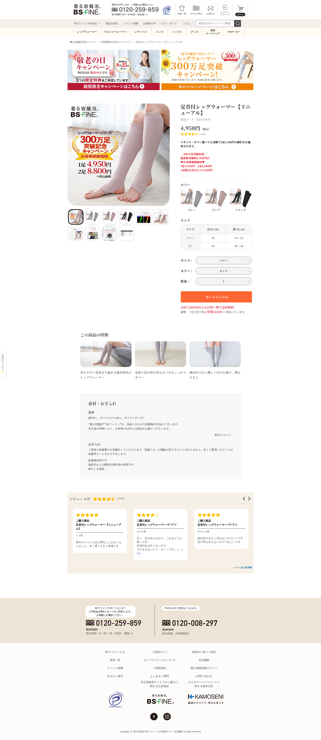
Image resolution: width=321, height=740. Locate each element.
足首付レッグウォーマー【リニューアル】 (98, 526)
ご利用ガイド (159, 652)
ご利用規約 (159, 668)
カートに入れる (217, 297)
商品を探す (112, 23)
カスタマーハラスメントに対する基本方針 (204, 684)
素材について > (224, 435)
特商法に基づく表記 (204, 652)
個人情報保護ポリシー (204, 668)
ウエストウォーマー (115, 31)
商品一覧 (115, 660)
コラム (186, 23)
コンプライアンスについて (159, 660)
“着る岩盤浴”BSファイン (83, 42)
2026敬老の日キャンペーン (116, 42)
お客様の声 (149, 23)
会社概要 (204, 660)
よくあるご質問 (159, 676)
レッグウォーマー (87, 31)
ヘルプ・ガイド (168, 23)
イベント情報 (130, 23)
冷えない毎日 (115, 676)
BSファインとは (115, 652)
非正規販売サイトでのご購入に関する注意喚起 (159, 684)
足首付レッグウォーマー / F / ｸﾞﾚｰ (157, 524)
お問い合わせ (204, 676)
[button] (244, 498)
